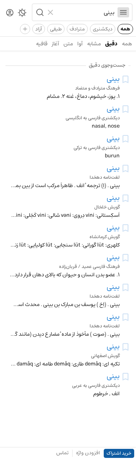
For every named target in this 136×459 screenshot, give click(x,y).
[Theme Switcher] (22, 14)
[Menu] (123, 12)
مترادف (77, 29)
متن (68, 44)
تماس (62, 452)
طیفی (56, 29)
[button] (39, 12)
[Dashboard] (10, 13)
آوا (80, 44)
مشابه (94, 44)
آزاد (38, 29)
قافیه (42, 44)
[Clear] (51, 12)
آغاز (55, 44)
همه (125, 29)
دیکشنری (102, 29)
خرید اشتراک (119, 453)
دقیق (111, 44)
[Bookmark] (125, 79)
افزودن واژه (88, 452)
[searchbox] (86, 12)
